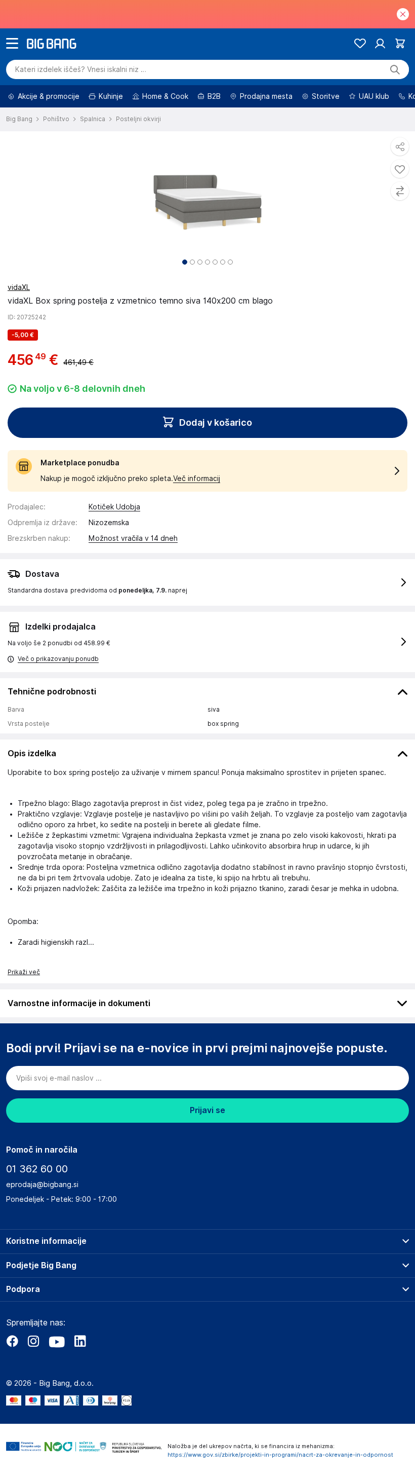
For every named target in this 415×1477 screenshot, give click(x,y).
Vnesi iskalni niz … (80, 69)
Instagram (33, 1341)
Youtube (57, 1341)
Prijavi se (207, 1110)
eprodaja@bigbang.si (42, 1184)
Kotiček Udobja (114, 507)
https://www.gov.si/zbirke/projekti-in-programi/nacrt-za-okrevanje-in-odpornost (280, 1454)
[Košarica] (400, 43)
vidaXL (19, 287)
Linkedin (80, 1341)
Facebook (12, 1341)
